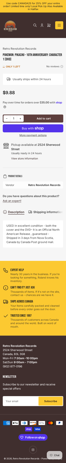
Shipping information (48, 212)
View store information (24, 158)
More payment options (33, 135)
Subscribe (50, 401)
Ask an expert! (12, 201)
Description (16, 212)
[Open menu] (59, 25)
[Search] (35, 25)
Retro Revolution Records (19, 48)
